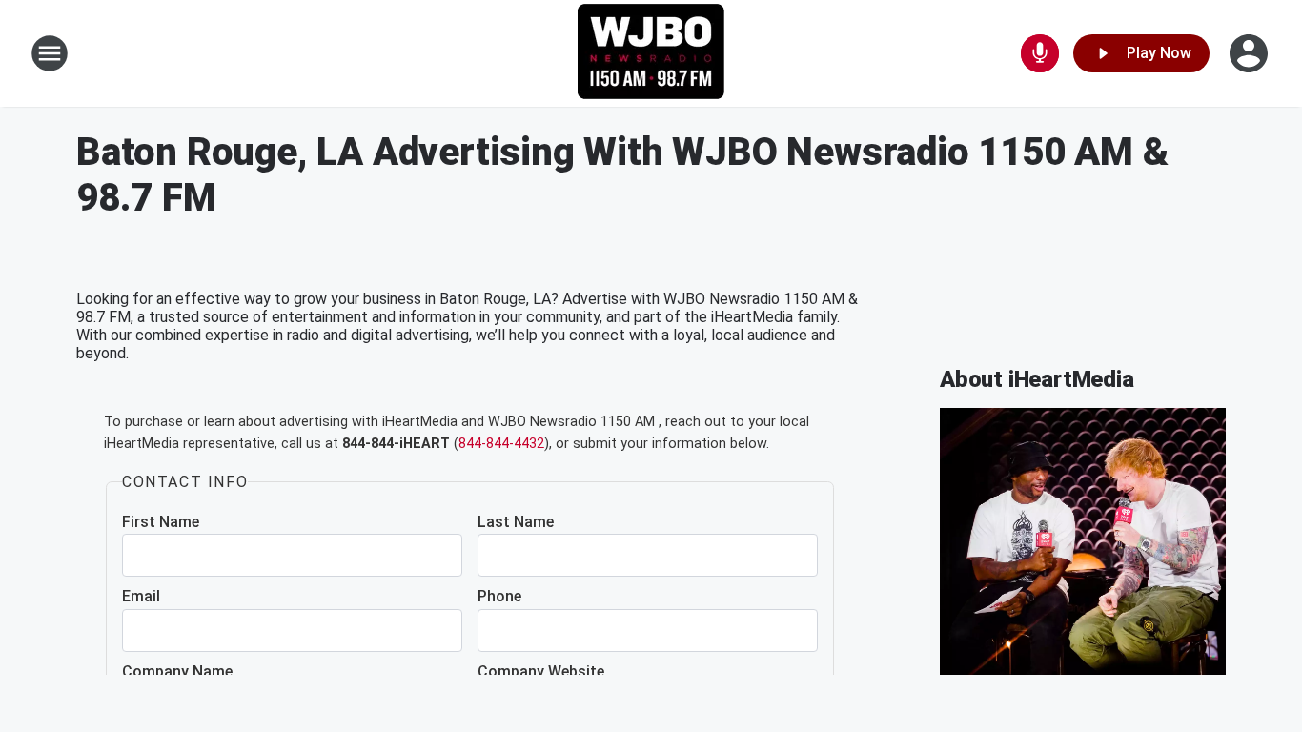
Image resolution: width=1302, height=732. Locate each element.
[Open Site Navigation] (50, 53)
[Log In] (1250, 53)
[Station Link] (651, 53)
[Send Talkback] (1040, 53)
